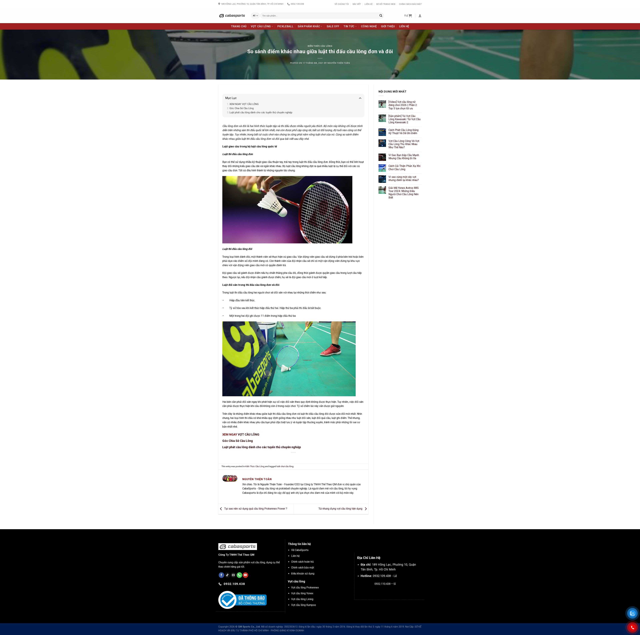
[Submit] (381, 15)
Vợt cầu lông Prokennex (305, 587)
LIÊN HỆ (404, 26)
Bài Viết (357, 4)
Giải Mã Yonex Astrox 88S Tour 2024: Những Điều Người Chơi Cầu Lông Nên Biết (403, 192)
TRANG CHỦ (239, 26)
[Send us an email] (233, 575)
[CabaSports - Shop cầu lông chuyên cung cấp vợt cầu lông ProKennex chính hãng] (232, 15)
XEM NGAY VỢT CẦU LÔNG (244, 104)
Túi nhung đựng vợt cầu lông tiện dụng (340, 508)
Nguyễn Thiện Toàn (339, 63)
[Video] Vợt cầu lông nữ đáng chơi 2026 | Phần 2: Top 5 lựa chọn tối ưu (402, 105)
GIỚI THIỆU (388, 26)
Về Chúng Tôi (341, 4)
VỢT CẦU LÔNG (261, 26)
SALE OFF (333, 26)
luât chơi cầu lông (285, 466)
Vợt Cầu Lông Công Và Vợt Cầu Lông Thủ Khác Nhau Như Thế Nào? (403, 144)
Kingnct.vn (387, 591)
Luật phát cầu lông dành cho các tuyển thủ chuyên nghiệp (261, 112)
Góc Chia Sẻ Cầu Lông (242, 108)
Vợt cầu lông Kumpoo (303, 605)
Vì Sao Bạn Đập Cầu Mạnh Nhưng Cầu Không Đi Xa (403, 157)
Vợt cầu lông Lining (302, 599)
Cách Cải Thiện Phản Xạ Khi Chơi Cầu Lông (404, 168)
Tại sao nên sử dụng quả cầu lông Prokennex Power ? (255, 508)
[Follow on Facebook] (221, 575)
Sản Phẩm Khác (309, 26)
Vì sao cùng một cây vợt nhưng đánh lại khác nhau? (403, 178)
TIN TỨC (349, 26)
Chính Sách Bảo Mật (410, 4)
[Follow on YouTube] (245, 575)
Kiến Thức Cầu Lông (320, 46)
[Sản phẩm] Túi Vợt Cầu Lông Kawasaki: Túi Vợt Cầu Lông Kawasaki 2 (404, 119)
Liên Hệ (368, 4)
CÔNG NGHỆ (369, 26)
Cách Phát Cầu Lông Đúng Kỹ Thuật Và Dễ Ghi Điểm (403, 131)
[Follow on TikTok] (227, 575)
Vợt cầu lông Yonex (302, 593)
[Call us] (239, 575)
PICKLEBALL (285, 26)
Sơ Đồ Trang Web (385, 4)
